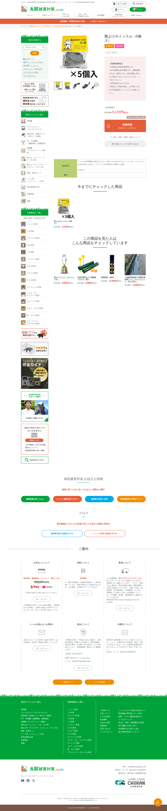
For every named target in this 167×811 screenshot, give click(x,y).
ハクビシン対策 (73, 725)
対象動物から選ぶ (34, 26)
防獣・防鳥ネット (28, 731)
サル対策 (70, 719)
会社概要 (103, 719)
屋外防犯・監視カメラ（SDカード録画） (36, 715)
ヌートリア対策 (73, 743)
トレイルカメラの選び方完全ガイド (132, 710)
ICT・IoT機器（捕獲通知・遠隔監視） (35, 719)
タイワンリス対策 (74, 737)
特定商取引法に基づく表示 (128, 729)
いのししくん (28, 69)
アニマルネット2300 (30, 72)
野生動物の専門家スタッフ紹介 (130, 713)
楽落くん (26, 62)
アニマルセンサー (29, 76)
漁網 (22, 743)
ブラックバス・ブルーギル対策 (79, 752)
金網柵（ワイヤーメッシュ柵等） (34, 722)
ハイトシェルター (37, 62)
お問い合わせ (105, 729)
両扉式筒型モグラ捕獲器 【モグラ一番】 (86, 278)
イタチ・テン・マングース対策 (79, 740)
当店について (105, 713)
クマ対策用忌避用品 (57, 26)
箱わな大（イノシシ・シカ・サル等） (35, 725)
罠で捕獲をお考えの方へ (127, 726)
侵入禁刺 (26, 65)
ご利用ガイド (105, 710)
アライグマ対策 (73, 715)
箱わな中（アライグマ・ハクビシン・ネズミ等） (40, 728)
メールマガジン (106, 732)
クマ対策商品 (46, 26)
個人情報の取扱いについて (128, 732)
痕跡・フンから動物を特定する (130, 716)
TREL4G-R (38, 69)
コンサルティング (125, 719)
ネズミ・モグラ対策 (75, 746)
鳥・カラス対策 (73, 749)
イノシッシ (35, 65)
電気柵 (23, 709)
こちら (87, 658)
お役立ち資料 (105, 723)
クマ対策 (70, 722)
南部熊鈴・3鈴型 (107, 277)
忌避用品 (24, 740)
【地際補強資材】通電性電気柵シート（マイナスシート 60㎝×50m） (135, 279)
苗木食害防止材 (27, 737)
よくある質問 (105, 716)
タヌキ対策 (71, 728)
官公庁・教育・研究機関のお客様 (131, 723)
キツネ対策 (71, 734)
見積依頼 (103, 726)
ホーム (26, 26)
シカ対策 (70, 712)
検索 (34, 53)
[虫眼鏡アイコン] (43, 47)
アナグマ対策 (72, 731)
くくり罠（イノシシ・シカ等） (33, 734)
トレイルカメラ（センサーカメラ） (34, 712)
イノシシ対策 (72, 709)
